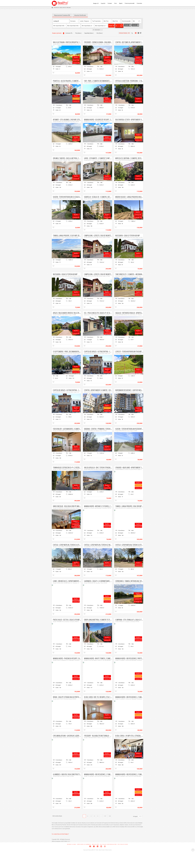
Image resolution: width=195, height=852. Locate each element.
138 (110, 816)
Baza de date (95, 844)
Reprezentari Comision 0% (62, 15)
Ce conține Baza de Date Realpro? (60, 834)
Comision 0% (68, 33)
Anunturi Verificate (80, 15)
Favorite (135, 25)
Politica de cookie (123, 844)
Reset (110, 25)
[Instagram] (104, 846)
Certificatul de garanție (84, 844)
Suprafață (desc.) (89, 33)
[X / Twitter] (94, 846)
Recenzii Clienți (71, 844)
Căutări (127, 25)
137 (105, 816)
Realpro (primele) (56, 33)
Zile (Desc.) (99, 33)
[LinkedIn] (97, 846)
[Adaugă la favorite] (53, 72)
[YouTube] (101, 846)
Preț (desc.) (78, 33)
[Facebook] (90, 846)
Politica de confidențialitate (108, 844)
